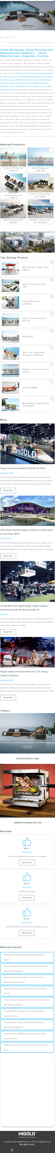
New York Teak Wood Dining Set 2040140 (34, 353)
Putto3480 (28, 337)
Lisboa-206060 (30, 388)
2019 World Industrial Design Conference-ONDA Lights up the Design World (26, 532)
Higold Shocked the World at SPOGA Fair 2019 (22, 468)
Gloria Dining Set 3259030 (32, 302)
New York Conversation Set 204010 (13, 195)
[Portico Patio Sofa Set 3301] (51, 279)
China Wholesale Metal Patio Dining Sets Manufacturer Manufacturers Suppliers (25, 968)
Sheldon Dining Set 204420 (13, 221)
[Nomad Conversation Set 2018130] (52, 201)
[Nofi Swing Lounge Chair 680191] (51, 262)
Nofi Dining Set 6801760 (40, 169)
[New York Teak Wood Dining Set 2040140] (51, 347)
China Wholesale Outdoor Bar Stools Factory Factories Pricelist (25, 991)
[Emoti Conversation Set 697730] (51, 313)
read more (8, 490)
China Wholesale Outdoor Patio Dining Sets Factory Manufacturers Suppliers (24, 1025)
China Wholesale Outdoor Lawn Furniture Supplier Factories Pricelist (24, 1013)
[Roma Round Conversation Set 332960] (51, 399)
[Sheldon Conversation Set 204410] (51, 364)
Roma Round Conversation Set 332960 (36, 404)
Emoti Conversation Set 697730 (35, 319)
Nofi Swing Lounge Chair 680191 (36, 268)
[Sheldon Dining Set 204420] (24, 201)
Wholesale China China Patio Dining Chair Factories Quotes (24, 957)
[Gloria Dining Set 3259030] (51, 296)
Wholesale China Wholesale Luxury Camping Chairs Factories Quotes (24, 1036)
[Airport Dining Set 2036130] (24, 149)
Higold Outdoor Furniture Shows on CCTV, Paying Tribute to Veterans (24, 673)
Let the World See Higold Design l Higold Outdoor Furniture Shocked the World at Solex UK (24, 608)
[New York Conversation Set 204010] (24, 175)
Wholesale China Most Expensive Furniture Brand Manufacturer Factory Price (23, 979)
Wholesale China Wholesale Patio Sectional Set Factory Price (26, 1047)
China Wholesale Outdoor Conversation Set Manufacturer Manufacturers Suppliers (26, 1002)
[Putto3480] (51, 331)
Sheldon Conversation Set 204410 (36, 370)
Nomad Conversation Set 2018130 (40, 221)
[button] (0, 15)
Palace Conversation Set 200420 (40, 195)
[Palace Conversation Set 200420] (52, 175)
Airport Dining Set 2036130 (13, 169)
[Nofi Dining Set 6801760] (52, 149)
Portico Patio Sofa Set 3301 (34, 285)
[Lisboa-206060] (51, 382)
